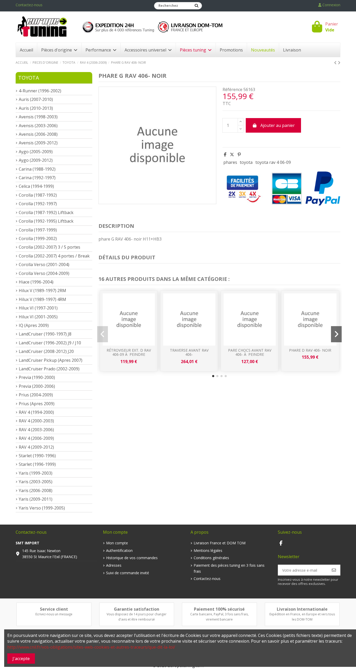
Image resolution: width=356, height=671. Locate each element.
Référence (232, 89)
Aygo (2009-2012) (36, 160)
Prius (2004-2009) (36, 395)
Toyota (28, 77)
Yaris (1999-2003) (35, 473)
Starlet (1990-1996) (37, 456)
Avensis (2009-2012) (38, 143)
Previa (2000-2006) (37, 386)
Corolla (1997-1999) (38, 230)
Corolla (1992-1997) (38, 204)
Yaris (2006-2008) (35, 490)
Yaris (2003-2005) (35, 482)
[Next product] (339, 63)
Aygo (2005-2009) (36, 151)
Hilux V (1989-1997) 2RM (42, 290)
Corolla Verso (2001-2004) (44, 264)
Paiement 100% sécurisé (219, 609)
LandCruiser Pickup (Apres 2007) (50, 360)
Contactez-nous (29, 4)
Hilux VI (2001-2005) (38, 317)
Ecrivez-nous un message (53, 614)
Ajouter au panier (277, 125)
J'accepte (21, 658)
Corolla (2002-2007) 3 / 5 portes (49, 247)
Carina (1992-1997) (37, 177)
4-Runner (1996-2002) (40, 91)
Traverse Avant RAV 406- (189, 352)
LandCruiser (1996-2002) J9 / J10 (50, 343)
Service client (54, 609)
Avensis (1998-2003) (38, 117)
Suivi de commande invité (127, 572)
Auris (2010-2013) (36, 108)
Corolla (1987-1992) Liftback (46, 212)
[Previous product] (336, 63)
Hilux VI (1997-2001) (38, 308)
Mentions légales (208, 550)
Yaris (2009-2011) (35, 499)
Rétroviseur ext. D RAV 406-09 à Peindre (129, 352)
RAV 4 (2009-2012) (36, 447)
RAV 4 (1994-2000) (36, 412)
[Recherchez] (196, 5)
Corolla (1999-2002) (38, 238)
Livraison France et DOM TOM (219, 542)
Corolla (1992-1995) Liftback (46, 221)
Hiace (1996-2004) (36, 282)
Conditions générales (211, 557)
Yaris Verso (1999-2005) (42, 508)
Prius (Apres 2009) (36, 404)
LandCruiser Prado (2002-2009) (49, 369)
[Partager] (225, 154)
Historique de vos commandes (132, 557)
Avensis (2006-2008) (38, 134)
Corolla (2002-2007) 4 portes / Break (54, 256)
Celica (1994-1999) (36, 186)
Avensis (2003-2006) (38, 125)
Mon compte (117, 542)
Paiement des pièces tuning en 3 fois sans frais (229, 568)
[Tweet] (232, 154)
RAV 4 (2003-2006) (36, 430)
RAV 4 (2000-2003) (36, 421)
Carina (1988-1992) (37, 169)
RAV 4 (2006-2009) (36, 438)
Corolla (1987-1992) (38, 195)
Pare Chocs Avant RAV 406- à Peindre (249, 352)
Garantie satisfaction (136, 609)
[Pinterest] (239, 154)
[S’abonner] (334, 570)
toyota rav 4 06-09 (273, 162)
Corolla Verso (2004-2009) (44, 273)
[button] (213, 376)
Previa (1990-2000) (37, 377)
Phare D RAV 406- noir (310, 350)
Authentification (119, 550)
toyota (246, 162)
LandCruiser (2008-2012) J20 (46, 351)
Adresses (113, 565)
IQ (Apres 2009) (34, 325)
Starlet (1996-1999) (37, 464)
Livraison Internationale (302, 609)
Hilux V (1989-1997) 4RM (42, 299)
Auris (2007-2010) (36, 99)
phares (230, 162)
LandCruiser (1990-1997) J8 (45, 334)
